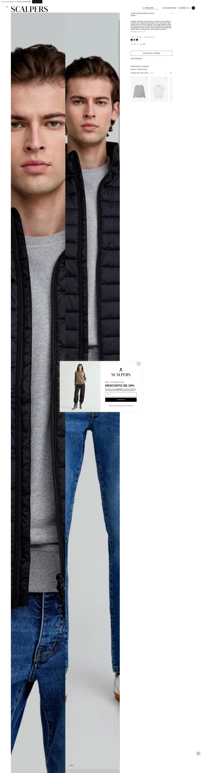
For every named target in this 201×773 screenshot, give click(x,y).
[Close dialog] (138, 364)
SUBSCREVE (121, 399)
